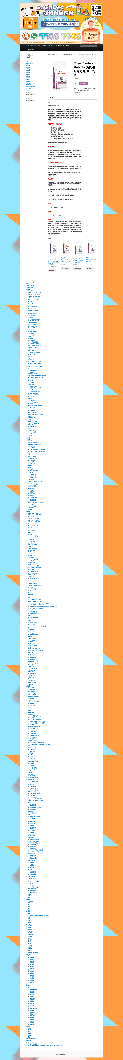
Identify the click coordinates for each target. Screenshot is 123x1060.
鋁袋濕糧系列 (33, 871)
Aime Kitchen (31, 712)
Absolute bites (31, 446)
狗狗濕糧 (28, 67)
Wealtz (29, 428)
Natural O (30, 594)
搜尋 (28, 57)
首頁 (49, 55)
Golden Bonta (31, 495)
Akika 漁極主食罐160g (35, 716)
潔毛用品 (30, 950)
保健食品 (28, 81)
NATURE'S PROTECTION (34, 363)
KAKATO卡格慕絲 (34, 478)
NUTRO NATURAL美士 (33, 617)
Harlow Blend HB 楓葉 (33, 696)
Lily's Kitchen (31, 358)
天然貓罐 (32, 739)
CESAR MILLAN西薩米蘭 (34, 319)
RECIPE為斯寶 (31, 411)
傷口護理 (32, 963)
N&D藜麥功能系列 (34, 370)
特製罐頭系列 (33, 848)
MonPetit (30, 587)
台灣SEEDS (31, 508)
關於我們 (68, 46)
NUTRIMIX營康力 (32, 624)
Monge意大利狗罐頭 (33, 485)
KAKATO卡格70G (34, 476)
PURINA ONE (31, 687)
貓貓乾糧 (53, 55)
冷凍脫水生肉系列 (34, 386)
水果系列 (32, 490)
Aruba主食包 (31, 725)
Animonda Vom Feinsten (34, 444)
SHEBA (30, 869)
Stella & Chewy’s (30, 282)
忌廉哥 (29, 894)
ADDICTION (31, 303)
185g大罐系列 (33, 892)
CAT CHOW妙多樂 (32, 545)
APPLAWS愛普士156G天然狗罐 (37, 451)
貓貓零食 (28, 74)
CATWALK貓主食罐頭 (33, 735)
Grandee (30, 772)
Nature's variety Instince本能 (35, 601)
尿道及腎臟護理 (33, 989)
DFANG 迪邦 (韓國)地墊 (33, 952)
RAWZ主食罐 (31, 837)
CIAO (29, 546)
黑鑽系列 (32, 765)
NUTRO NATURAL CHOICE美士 (36, 377)
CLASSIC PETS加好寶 (33, 321)
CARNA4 (30, 312)
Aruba (29, 453)
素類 (29, 908)
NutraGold (30, 620)
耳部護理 (32, 964)
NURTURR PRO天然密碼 (34, 816)
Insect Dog (30, 433)
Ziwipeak (30, 435)
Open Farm (31, 384)
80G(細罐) (34, 767)
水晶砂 (29, 1033)
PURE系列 (32, 749)
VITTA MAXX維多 (32, 426)
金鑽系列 (32, 763)
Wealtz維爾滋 (31, 675)
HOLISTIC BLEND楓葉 (33, 344)
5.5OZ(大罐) (33, 732)
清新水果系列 (33, 806)
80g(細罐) (32, 703)
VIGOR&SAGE (31, 425)
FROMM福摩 (31, 333)
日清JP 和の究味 (32, 682)
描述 (51, 98)
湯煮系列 (32, 867)
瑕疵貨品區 (28, 85)
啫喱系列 (32, 866)
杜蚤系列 (30, 947)
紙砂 (29, 1031)
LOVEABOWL (31, 689)
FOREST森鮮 (31, 335)
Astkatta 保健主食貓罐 (33, 702)
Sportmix (30, 652)
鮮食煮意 (30, 509)
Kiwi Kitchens (31, 479)
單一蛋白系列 (33, 804)
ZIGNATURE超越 (32, 432)
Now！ (29, 615)
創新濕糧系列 (33, 501)
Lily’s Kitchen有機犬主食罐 (35, 481)
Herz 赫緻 (30, 469)
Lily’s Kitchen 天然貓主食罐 (35, 799)
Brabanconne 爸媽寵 (33, 310)
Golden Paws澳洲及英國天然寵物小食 (39, 915)
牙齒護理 (32, 959)
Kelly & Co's (31, 351)
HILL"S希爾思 (31, 340)
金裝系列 (32, 832)
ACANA (30, 301)
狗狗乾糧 (28, 65)
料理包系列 (32, 830)
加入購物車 (83, 83)
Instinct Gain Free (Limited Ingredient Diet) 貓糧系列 (43, 606)
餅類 (29, 906)
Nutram (30, 619)
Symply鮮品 (31, 665)
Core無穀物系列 (34, 887)
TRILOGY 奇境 (31, 666)
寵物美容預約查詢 (30, 49)
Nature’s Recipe (32, 365)
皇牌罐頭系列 (33, 874)
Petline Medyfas (32, 638)
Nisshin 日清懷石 (32, 813)
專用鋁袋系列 (33, 499)
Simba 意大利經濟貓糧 (33, 513)
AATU (29, 298)
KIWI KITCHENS (32, 791)
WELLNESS (31, 430)
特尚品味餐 (32, 823)
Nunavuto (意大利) (32, 486)
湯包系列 (32, 829)
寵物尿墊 (30, 933)
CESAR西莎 (31, 462)
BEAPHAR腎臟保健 (33, 728)
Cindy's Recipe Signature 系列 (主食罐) (40, 744)
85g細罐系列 (33, 890)
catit (29, 538)
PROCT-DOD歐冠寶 (33, 402)
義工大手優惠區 (30, 88)
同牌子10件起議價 (32, 1044)
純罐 (29, 896)
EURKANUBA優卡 (32, 331)
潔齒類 (29, 910)
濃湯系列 (32, 492)
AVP (29, 305)
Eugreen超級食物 (32, 326)
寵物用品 (28, 78)
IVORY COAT (31, 349)
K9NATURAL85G (34, 781)
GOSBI (29, 336)
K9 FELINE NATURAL (33, 578)
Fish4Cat (30, 553)
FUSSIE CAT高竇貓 (33, 559)
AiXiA (29, 710)
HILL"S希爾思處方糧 (33, 342)
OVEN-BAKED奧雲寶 (33, 393)
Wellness (30, 504)
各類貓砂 (28, 76)
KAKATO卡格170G (34, 474)
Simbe (29, 416)
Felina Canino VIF (32, 756)
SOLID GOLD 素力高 (33, 663)
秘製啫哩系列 (33, 844)
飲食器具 (30, 945)
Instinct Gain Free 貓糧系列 (37, 605)
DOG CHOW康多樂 (32, 324)
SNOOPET (30, 419)
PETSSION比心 (32, 400)
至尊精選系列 (33, 827)
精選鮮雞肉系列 (33, 855)
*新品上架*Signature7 (33, 852)
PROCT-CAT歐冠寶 (32, 645)
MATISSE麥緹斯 (32, 589)
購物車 (44, 46)
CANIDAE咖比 (31, 460)
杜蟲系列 (32, 994)
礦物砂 (29, 1030)
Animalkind (31, 440)
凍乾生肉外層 (33, 657)
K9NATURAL (31, 779)
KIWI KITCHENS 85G (35, 793)
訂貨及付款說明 (60, 46)
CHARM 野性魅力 (32, 691)
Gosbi (29, 467)
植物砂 (29, 1035)
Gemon (30, 465)
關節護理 (32, 957)
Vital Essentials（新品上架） (35, 518)
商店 (27, 46)
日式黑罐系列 (33, 873)
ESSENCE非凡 (31, 329)
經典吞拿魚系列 (33, 859)
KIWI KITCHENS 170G (35, 795)
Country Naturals (32, 322)
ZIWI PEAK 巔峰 (32, 680)
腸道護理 (32, 991)
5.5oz (33, 885)
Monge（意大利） (30, 285)
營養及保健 (32, 998)
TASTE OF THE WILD (33, 423)
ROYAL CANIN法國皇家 (34, 412)
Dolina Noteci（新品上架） (34, 515)
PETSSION (31, 396)
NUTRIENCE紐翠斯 (32, 374)
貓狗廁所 (30, 948)
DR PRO (30, 755)
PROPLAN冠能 (31, 407)
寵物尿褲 (30, 936)
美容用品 (30, 938)
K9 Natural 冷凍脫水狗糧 (34, 352)
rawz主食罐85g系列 (34, 839)
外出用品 (30, 931)
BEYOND (30, 308)
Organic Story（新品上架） (35, 520)
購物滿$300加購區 (30, 86)
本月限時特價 (29, 984)
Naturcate (30, 811)
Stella (29, 656)
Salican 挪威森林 (32, 853)
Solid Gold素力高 (32, 421)
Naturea (30, 598)
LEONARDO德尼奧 (32, 583)
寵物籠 (29, 927)
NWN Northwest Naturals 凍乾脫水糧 (37, 375)
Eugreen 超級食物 (32, 442)
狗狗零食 (28, 69)
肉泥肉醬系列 (31, 901)
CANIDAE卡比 (31, 315)
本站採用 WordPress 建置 (61, 1054)
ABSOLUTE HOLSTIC (33, 299)
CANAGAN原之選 (32, 314)
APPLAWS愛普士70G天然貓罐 (37, 721)
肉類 (29, 903)
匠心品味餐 (32, 821)
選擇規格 (51, 270)
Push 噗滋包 (31, 698)
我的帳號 (33, 46)
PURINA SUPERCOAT (33, 395)
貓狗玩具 (30, 940)
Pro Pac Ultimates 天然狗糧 (35, 405)
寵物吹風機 (30, 934)
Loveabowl (31, 356)
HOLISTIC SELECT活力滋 (34, 345)
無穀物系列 (32, 372)
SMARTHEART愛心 (33, 418)
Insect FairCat (31, 560)
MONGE (30, 483)
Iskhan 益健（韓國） (33, 573)
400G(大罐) (34, 769)
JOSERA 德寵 (31, 562)
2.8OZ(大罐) (33, 733)
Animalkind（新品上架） (34, 296)
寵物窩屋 (30, 926)
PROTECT (30, 404)
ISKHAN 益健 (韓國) (33, 347)
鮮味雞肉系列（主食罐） (36, 807)
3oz (33, 883)
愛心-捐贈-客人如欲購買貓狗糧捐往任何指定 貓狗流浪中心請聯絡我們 (45, 1045)
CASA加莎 (30, 317)
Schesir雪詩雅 (31, 488)
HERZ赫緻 (30, 338)
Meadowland (31, 359)
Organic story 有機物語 (34, 391)
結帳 (39, 46)
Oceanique (30, 379)
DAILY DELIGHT (32, 747)
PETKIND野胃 (31, 640)
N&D (29, 368)
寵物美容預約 (29, 63)
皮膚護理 (32, 961)
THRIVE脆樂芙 (31, 670)
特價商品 (28, 83)
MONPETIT (31, 820)
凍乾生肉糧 (32, 659)
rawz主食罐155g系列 (35, 841)
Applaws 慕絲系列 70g (35, 719)
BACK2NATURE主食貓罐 (34, 726)
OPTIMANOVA (31, 389)
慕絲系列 (32, 753)
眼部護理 (32, 966)
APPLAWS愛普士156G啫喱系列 (37, 449)
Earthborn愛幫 (31, 328)
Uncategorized (29, 287)
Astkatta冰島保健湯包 (33, 694)
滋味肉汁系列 (33, 857)
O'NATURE (30, 381)
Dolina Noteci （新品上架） (35, 292)
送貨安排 (51, 46)
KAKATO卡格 (31, 354)
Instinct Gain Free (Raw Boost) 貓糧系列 (40, 603)
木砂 (29, 1037)
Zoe (29, 437)
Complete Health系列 (35, 881)
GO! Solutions (31, 552)
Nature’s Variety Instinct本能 (35, 366)
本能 (27, 284)
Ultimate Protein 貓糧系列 (36, 608)
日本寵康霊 (30, 684)
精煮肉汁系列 (33, 846)
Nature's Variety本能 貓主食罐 (35, 800)
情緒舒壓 (32, 968)
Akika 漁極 (30, 714)
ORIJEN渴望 (31, 382)
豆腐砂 (29, 1028)
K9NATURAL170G (34, 783)
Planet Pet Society (32, 834)
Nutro (29, 814)
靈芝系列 (32, 1000)
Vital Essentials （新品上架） (35, 294)
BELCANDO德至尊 (32, 306)
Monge (29, 592)
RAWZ (29, 409)
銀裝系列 (32, 825)
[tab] (51, 98)
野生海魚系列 (33, 809)
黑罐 (29, 897)
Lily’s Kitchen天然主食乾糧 (35, 585)
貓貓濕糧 (28, 72)
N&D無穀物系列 (33, 612)
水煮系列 (32, 864)
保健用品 (28, 79)
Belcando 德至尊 (32, 456)
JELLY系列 (32, 751)
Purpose (30, 398)
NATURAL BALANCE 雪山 (34, 361)
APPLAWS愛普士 (32, 448)
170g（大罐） (33, 705)
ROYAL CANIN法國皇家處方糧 (63, 55)
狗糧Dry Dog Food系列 (35, 388)
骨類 (29, 904)
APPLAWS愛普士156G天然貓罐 (37, 723)
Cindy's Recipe (32, 740)
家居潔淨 (30, 929)
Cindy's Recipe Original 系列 (37, 742)
